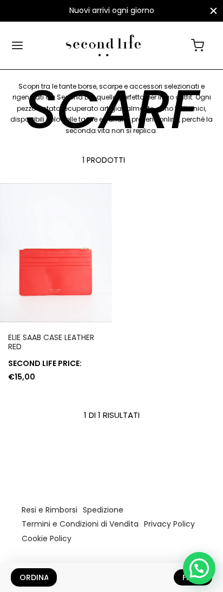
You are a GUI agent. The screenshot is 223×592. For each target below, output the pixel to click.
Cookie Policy (46, 538)
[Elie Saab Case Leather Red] (56, 253)
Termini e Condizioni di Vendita (80, 523)
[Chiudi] (213, 10)
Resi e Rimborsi (49, 509)
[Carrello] (197, 45)
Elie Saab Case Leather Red (51, 342)
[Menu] (17, 45)
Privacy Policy (169, 523)
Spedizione (103, 509)
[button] (199, 568)
